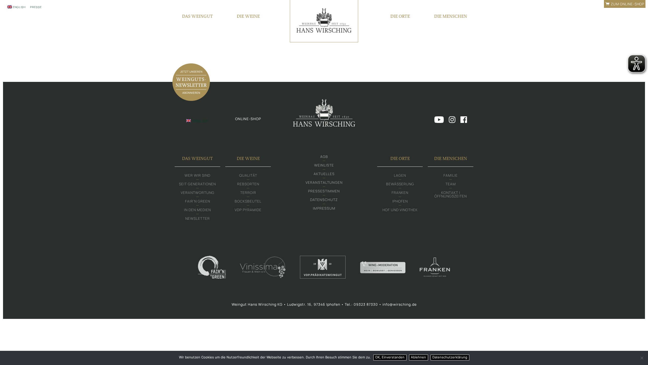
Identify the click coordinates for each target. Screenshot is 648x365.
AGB (324, 156)
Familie (450, 175)
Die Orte (400, 16)
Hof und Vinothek (400, 209)
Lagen (400, 175)
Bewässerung (400, 183)
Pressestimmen (324, 191)
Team (451, 183)
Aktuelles (324, 173)
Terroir (248, 192)
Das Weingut (197, 16)
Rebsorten (248, 183)
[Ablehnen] (641, 357)
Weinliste (324, 165)
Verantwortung (197, 192)
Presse (36, 7)
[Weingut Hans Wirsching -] (324, 21)
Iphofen (400, 201)
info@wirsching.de (399, 304)
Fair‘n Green (197, 201)
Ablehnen (418, 357)
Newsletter (197, 218)
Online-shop (248, 118)
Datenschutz (324, 199)
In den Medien (197, 209)
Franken (400, 192)
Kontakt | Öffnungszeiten (450, 194)
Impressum (324, 208)
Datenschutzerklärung (449, 357)
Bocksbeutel (248, 201)
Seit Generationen (197, 183)
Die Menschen (450, 16)
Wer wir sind (197, 175)
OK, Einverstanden (389, 357)
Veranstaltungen (324, 182)
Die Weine (248, 16)
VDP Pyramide (248, 209)
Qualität (248, 175)
